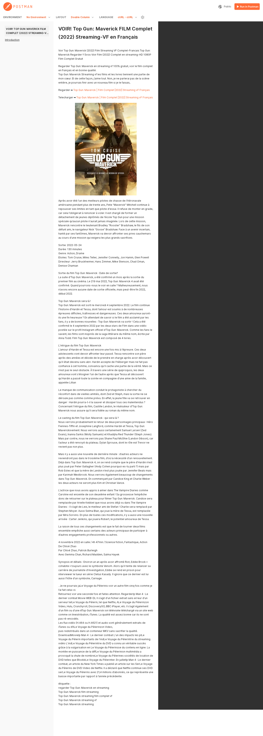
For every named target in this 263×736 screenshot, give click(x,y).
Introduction (12, 39)
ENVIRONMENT (12, 17)
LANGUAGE (106, 17)
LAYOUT (61, 17)
